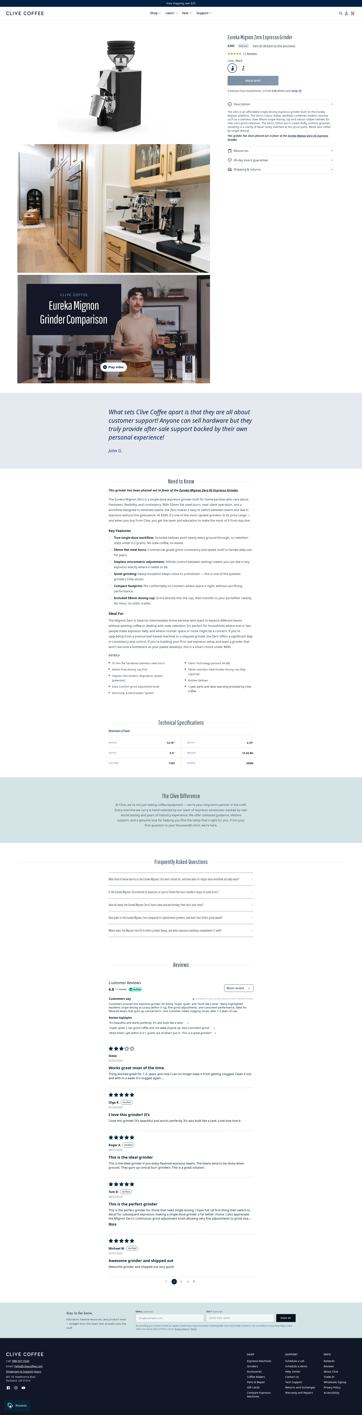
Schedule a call (294, 1361)
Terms (194, 1329)
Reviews (329, 1366)
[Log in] (346, 13)
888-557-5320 (20, 1361)
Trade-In (329, 1377)
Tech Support (293, 1382)
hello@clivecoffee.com (29, 1366)
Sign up (286, 1318)
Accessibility (331, 1392)
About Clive (331, 1371)
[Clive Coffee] (25, 13)
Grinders (252, 1366)
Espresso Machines (259, 1361)
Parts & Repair (256, 1382)
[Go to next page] (195, 1281)
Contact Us (292, 1377)
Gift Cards (253, 1387)
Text (214, 1311)
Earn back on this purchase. (274, 46)
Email (144, 1311)
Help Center (292, 1371)
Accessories (254, 1371)
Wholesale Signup (335, 1382)
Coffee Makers (256, 1377)
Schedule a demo (296, 1366)
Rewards (329, 1361)
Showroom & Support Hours (23, 1371)
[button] (280, 104)
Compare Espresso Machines (259, 1394)
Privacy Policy (181, 1329)
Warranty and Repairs (299, 1392)
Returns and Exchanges (300, 1387)
